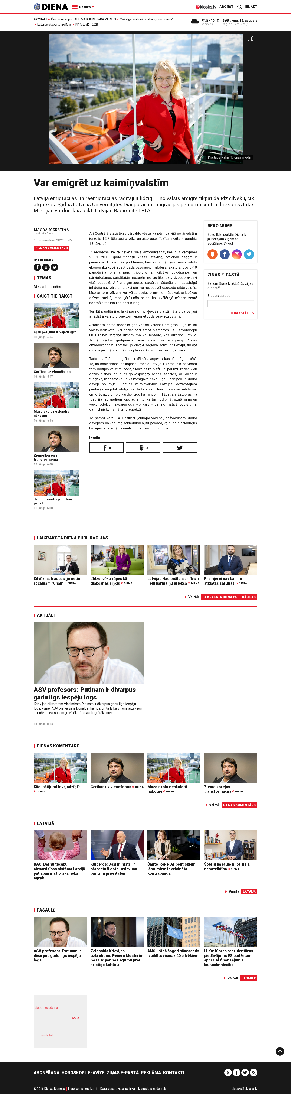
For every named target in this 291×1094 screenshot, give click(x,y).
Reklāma (151, 1072)
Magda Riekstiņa (51, 229)
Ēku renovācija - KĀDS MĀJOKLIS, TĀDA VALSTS (83, 19)
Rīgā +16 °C (210, 20)
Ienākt (251, 7)
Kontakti (173, 1072)
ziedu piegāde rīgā (47, 1007)
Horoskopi (74, 1072)
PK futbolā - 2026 (87, 24)
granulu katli (47, 1035)
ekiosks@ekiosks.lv (244, 1088)
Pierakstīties (241, 313)
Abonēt (226, 7)
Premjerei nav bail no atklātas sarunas (225, 580)
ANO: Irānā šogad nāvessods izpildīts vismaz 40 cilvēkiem (173, 953)
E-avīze (96, 1072)
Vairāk (193, 597)
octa (75, 1017)
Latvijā (45, 823)
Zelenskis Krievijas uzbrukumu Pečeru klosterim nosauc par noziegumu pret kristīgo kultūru (117, 958)
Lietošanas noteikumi (82, 1088)
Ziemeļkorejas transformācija (46, 457)
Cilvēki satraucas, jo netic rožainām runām (57, 580)
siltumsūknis (70, 1038)
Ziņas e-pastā (123, 1072)
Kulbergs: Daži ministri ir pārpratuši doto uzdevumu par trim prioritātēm (114, 869)
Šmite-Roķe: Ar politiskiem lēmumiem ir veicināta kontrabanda (171, 869)
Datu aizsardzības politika (117, 1088)
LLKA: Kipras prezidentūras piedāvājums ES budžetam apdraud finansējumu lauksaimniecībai (228, 958)
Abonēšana (46, 1072)
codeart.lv (159, 1088)
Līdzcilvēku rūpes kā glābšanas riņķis (111, 580)
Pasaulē (46, 910)
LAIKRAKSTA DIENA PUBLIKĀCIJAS (72, 537)
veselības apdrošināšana (56, 1025)
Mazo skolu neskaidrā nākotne (167, 789)
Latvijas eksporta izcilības (54, 24)
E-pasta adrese (218, 296)
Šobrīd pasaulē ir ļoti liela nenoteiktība (227, 866)
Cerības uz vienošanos (52, 372)
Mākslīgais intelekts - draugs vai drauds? (147, 19)
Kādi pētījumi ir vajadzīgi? (55, 332)
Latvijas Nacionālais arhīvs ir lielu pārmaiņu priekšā (173, 580)
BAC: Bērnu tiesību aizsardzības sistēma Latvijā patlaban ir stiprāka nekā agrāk (59, 871)
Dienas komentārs (51, 248)
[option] (145, 102)
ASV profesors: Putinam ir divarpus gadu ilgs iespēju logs (85, 693)
